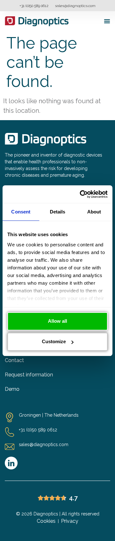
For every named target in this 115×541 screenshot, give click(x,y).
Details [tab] (57, 211)
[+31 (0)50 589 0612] (9, 432)
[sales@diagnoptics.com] (9, 447)
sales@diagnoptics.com (75, 6)
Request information (29, 375)
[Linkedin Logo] (11, 463)
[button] (107, 21)
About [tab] (94, 211)
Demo (12, 389)
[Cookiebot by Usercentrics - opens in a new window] (81, 194)
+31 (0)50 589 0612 (34, 6)
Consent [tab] (20, 211)
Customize (54, 341)
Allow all (57, 321)
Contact (14, 360)
